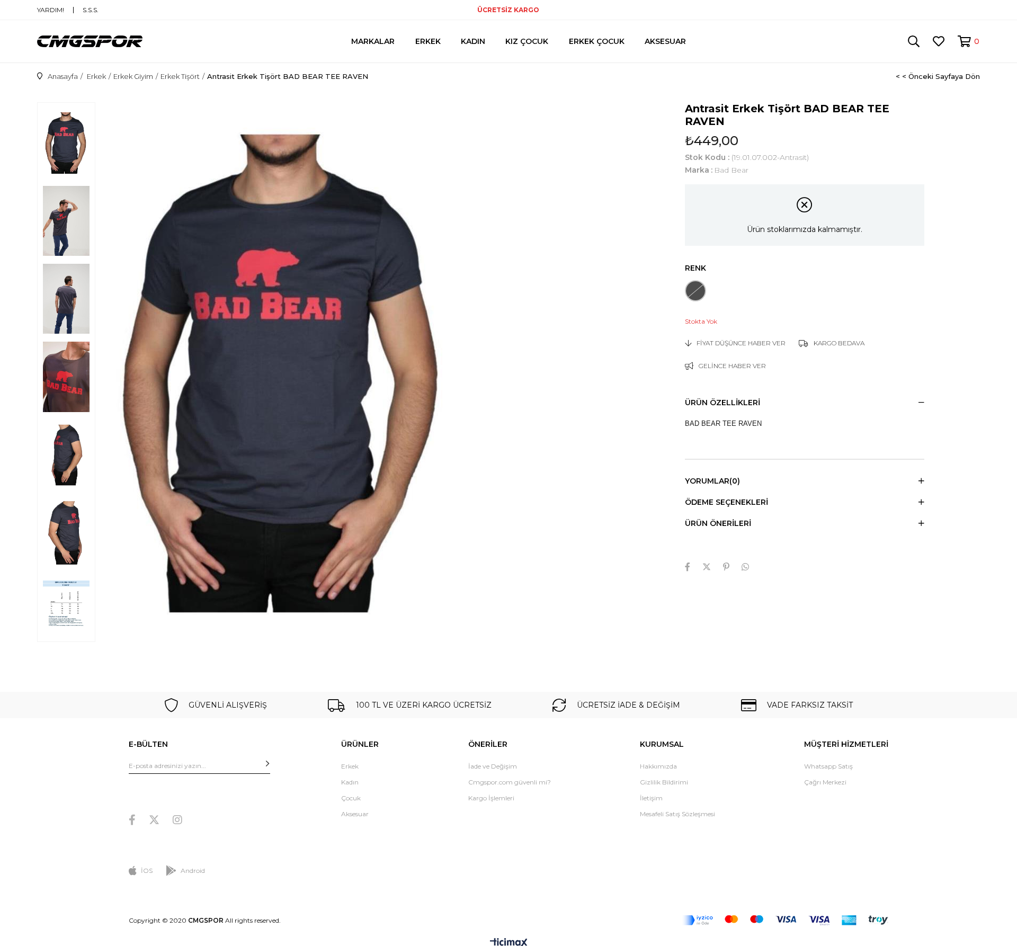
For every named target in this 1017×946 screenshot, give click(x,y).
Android (193, 870)
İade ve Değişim (492, 766)
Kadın (350, 782)
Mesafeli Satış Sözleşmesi (677, 814)
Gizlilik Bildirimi (664, 782)
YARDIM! (50, 10)
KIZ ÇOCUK (526, 41)
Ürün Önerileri (718, 523)
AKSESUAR (665, 41)
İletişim (651, 798)
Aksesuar (355, 814)
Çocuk (351, 798)
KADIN (473, 41)
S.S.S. (91, 10)
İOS (147, 870)
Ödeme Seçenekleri (726, 502)
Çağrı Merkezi (825, 782)
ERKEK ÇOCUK (597, 41)
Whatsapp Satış (828, 766)
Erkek (350, 766)
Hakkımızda (658, 766)
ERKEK (428, 41)
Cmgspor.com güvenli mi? (509, 782)
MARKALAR (373, 41)
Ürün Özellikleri (722, 402)
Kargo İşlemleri (491, 798)
